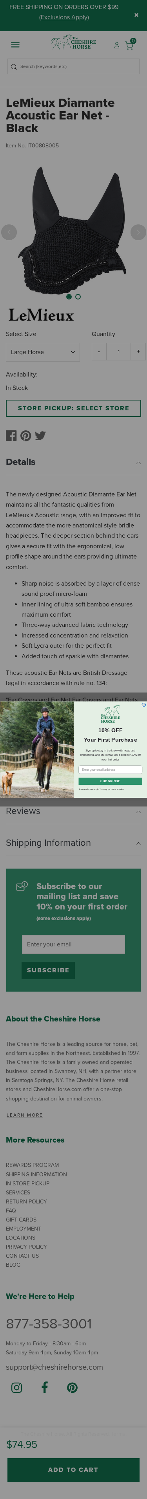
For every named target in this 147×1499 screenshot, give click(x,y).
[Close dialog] (144, 705)
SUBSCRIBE (110, 781)
